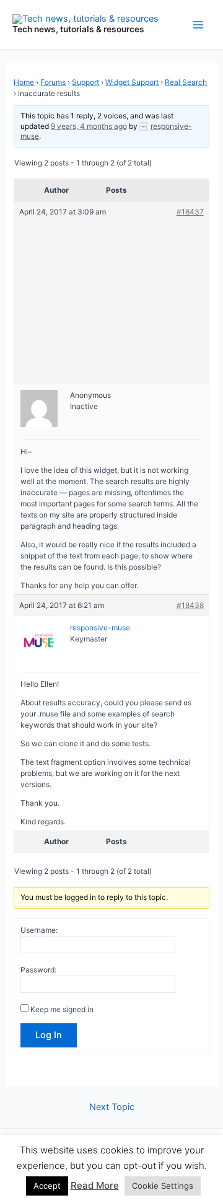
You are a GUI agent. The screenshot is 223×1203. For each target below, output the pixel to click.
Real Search (186, 82)
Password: (38, 969)
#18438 (190, 605)
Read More (95, 1185)
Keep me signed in (62, 1009)
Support (85, 82)
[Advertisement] (112, 295)
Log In (48, 1035)
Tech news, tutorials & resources (78, 29)
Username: (39, 930)
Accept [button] (47, 1186)
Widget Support (132, 82)
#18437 (190, 211)
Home (24, 82)
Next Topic (111, 1107)
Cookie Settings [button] (162, 1186)
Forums (53, 82)
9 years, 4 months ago (89, 126)
